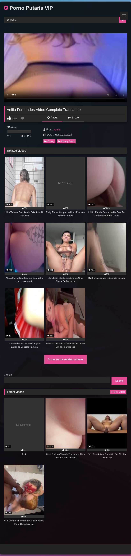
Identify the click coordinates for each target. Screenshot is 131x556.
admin (57, 129)
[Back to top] (121, 546)
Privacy (50, 141)
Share (75, 117)
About (53, 117)
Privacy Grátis (68, 141)
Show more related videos (65, 359)
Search (8, 375)
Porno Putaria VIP (30, 8)
